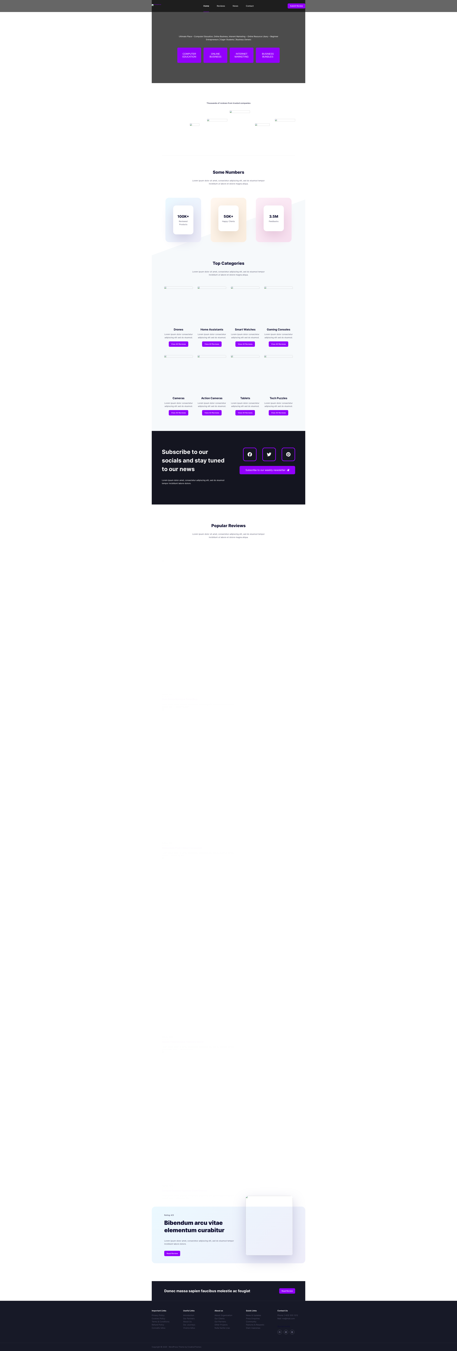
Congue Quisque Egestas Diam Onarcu (184, 1190)
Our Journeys (189, 1325)
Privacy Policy (158, 1315)
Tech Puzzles (278, 398)
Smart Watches (245, 329)
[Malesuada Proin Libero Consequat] (228, 775)
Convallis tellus (158, 1328)
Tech (171, 707)
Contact (250, 6)
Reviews (221, 6)
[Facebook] (250, 454)
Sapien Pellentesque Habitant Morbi (183, 1041)
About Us (187, 1321)
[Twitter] (269, 454)
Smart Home (167, 1049)
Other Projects (221, 1325)
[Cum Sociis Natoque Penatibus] (228, 626)
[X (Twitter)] (286, 1332)
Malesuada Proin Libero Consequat (182, 848)
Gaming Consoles (278, 329)
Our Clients (220, 1318)
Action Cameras (211, 398)
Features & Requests (255, 1325)
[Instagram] (292, 1332)
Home (206, 6)
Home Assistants (212, 329)
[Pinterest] (288, 454)
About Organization (223, 1315)
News (235, 6)
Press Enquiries (253, 1318)
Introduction (188, 1315)
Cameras (178, 398)
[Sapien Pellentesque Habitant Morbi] (228, 946)
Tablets (245, 398)
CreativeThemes (194, 1347)
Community (251, 1321)
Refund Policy (158, 1325)
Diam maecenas (253, 1328)
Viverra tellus (189, 1328)
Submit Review (296, 6)
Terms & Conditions (160, 1321)
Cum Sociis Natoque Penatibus (180, 699)
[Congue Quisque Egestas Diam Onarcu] (228, 1117)
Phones (165, 707)
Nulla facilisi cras (222, 1328)
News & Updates (253, 1315)
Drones (178, 329)
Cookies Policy (158, 1318)
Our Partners (189, 1318)
